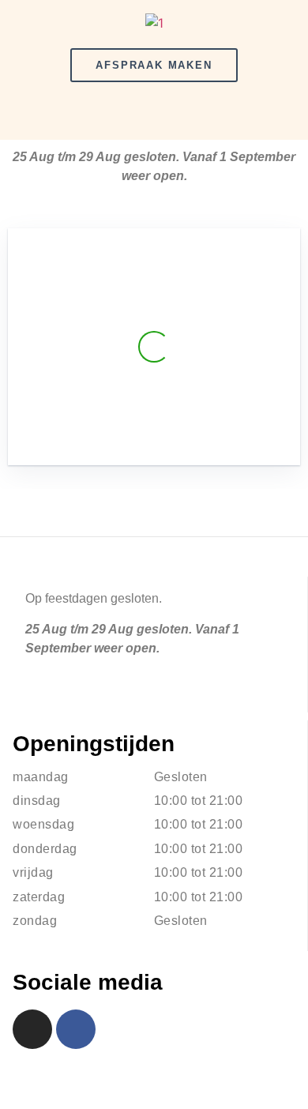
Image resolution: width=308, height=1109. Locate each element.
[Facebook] (76, 1029)
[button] (154, 113)
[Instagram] (32, 1029)
